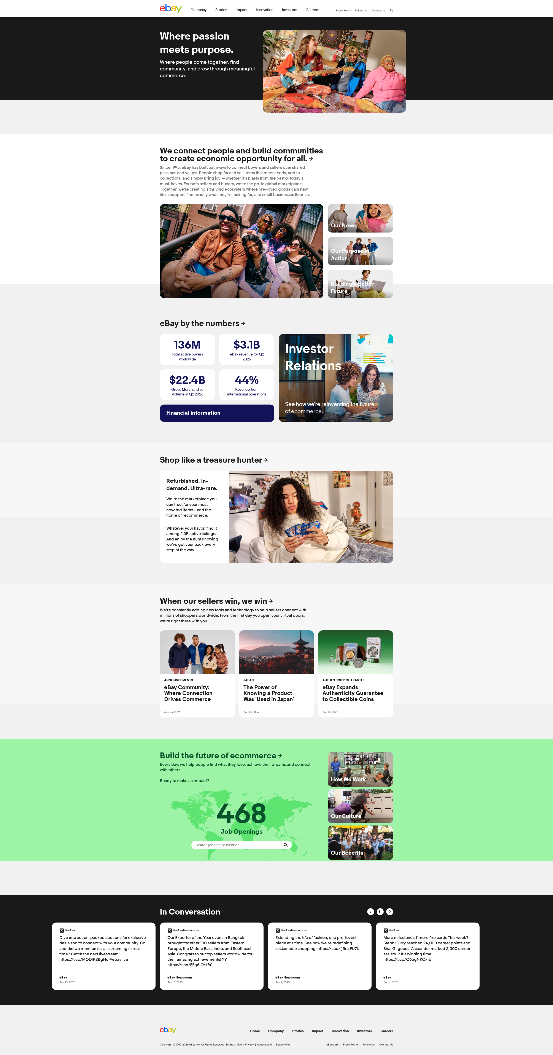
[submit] (286, 845)
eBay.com (332, 1044)
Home (255, 1031)
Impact (317, 1031)
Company (276, 1031)
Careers (386, 1031)
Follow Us (368, 1044)
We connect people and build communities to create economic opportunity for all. (241, 155)
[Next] (389, 911)
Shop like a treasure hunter (211, 460)
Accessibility (264, 1044)
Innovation (340, 1031)
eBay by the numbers (200, 324)
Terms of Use (234, 1044)
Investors (364, 1031)
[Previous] (370, 911)
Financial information (193, 413)
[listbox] (276, 517)
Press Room (350, 1044)
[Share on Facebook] (172, 716)
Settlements (283, 1044)
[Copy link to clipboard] (183, 716)
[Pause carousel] (380, 911)
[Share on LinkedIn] (166, 716)
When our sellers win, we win (213, 601)
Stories (298, 1031)
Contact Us (386, 1044)
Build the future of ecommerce (218, 756)
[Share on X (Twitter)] (178, 716)
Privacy (249, 1044)
